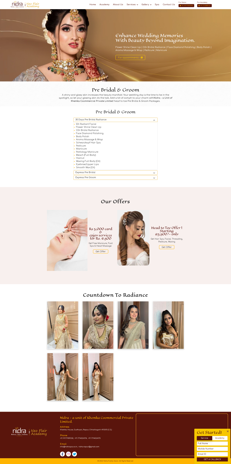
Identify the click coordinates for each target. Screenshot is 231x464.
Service (204, 438)
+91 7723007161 (205, 5)
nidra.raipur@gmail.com (89, 447)
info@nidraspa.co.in (68, 447)
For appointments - (129, 57)
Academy (219, 438)
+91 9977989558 (187, 5)
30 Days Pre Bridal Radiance (90, 119)
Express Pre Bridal (85, 172)
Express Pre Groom (85, 177)
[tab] (115, 120)
